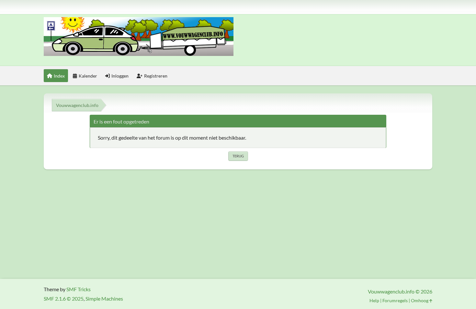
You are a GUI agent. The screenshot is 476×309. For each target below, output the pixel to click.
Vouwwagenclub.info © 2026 (400, 291)
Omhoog (420, 300)
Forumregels (395, 300)
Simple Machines (104, 298)
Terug (238, 156)
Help (374, 300)
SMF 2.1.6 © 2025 (64, 298)
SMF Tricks (78, 289)
